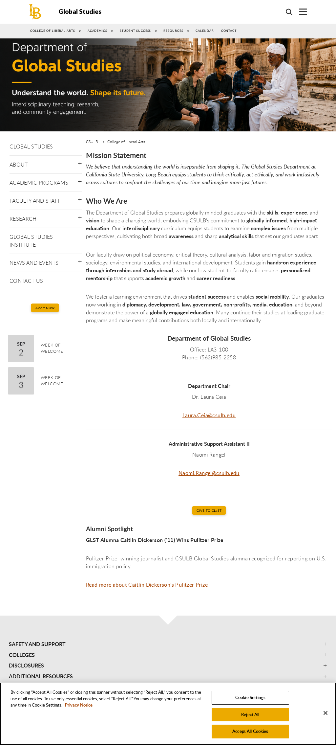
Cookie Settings (250, 697)
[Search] (285, 12)
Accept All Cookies (250, 731)
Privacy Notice (79, 705)
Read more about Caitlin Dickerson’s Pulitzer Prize (147, 584)
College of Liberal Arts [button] (52, 31)
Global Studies (79, 11)
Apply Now (44, 307)
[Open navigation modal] (299, 11)
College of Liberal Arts (126, 141)
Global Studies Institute (31, 240)
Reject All (250, 714)
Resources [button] (173, 31)
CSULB (92, 141)
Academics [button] (97, 31)
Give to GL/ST (209, 510)
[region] (168, 714)
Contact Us (26, 280)
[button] (80, 162)
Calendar (205, 31)
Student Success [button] (135, 31)
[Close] (325, 713)
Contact (229, 31)
